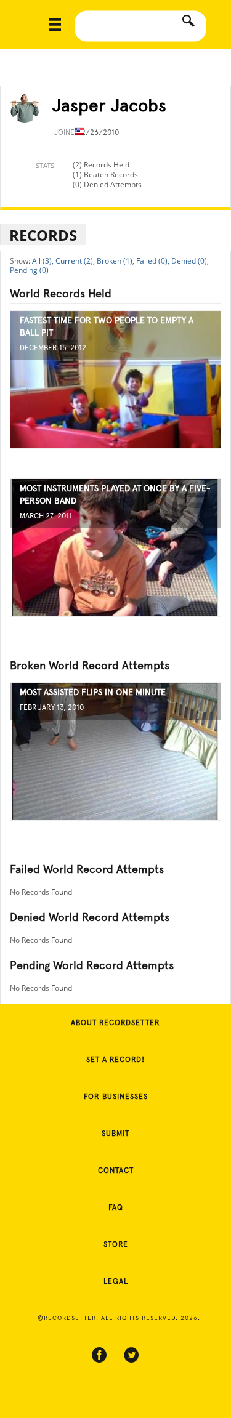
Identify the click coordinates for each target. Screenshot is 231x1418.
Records (43, 235)
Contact (116, 1170)
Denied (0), (190, 261)
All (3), (43, 261)
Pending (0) (29, 270)
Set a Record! (115, 1059)
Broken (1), (115, 261)
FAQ (115, 1207)
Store (115, 1244)
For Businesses (116, 1096)
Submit (115, 1133)
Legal (115, 1281)
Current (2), (75, 261)
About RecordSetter (115, 1022)
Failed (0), (152, 261)
